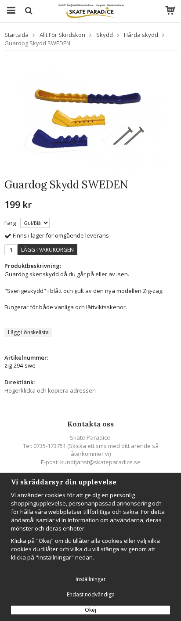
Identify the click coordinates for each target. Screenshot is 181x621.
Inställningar (91, 579)
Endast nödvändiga (91, 594)
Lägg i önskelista (28, 332)
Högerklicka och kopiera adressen (50, 390)
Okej (90, 610)
